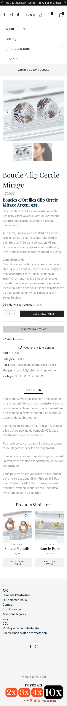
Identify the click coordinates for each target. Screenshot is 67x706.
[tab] (33, 390)
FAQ (5, 590)
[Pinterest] (25, 376)
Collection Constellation (32, 364)
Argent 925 (20, 370)
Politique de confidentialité (21, 628)
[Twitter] (16, 376)
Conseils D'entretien (16, 595)
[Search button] (62, 44)
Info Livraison (12, 609)
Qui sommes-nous (18, 49)
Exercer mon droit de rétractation (25, 633)
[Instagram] (11, 15)
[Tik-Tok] (18, 15)
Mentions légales (14, 614)
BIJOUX (33, 69)
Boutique (12, 39)
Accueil (11, 29)
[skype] (41, 376)
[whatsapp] (37, 376)
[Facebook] (4, 15)
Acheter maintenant (35, 329)
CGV (5, 619)
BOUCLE (44, 69)
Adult (13, 364)
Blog (26, 29)
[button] (2, 3)
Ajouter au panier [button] (17, 562)
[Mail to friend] (29, 376)
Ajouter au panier (44, 314)
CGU (5, 623)
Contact (12, 59)
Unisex (52, 364)
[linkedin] (33, 376)
